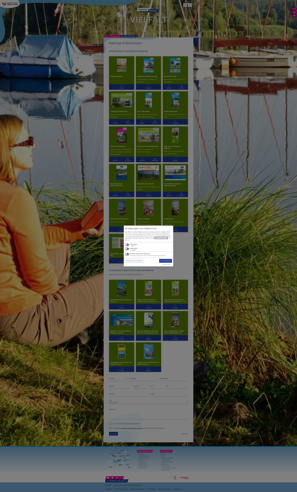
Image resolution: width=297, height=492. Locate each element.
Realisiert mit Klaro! (166, 264)
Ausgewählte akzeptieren (134, 261)
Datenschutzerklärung (161, 238)
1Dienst (132, 246)
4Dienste (133, 250)
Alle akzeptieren (165, 261)
